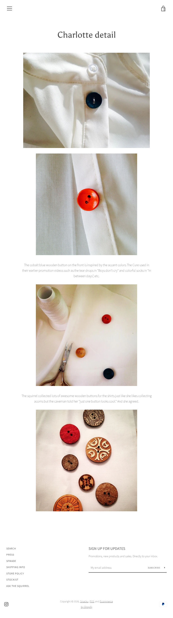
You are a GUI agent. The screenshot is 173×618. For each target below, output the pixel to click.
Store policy (15, 573)
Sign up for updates (107, 548)
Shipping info (15, 567)
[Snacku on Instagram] (6, 604)
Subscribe (154, 567)
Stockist (12, 579)
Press (10, 554)
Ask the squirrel (18, 586)
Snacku (84, 601)
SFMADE (11, 561)
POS (92, 601)
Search (11, 548)
